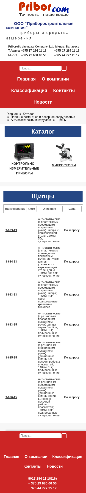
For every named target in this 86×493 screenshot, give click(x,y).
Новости (43, 102)
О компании (55, 78)
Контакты (64, 90)
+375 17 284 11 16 (66, 50)
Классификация (29, 90)
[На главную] (44, 9)
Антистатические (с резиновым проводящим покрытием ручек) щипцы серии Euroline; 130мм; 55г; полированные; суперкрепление (49, 324)
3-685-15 (11, 357)
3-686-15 (11, 397)
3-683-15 (11, 324)
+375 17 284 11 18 (34, 50)
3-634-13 (11, 261)
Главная (26, 78)
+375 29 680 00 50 (34, 55)
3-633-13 (11, 230)
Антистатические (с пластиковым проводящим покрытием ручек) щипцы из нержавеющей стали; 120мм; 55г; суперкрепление (49, 230)
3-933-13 (11, 294)
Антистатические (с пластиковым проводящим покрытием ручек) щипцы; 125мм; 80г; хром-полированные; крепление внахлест (49, 295)
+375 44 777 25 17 (66, 55)
